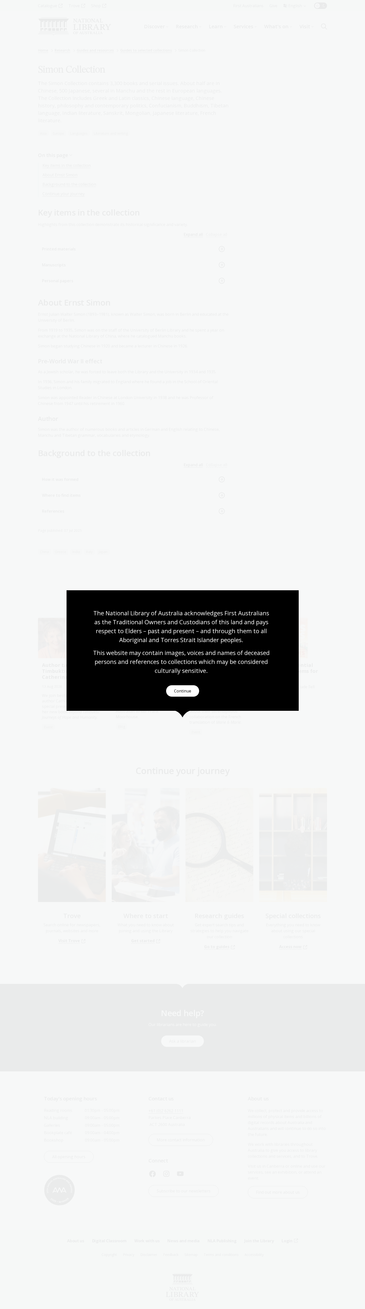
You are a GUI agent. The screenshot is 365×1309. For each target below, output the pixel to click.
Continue (182, 691)
